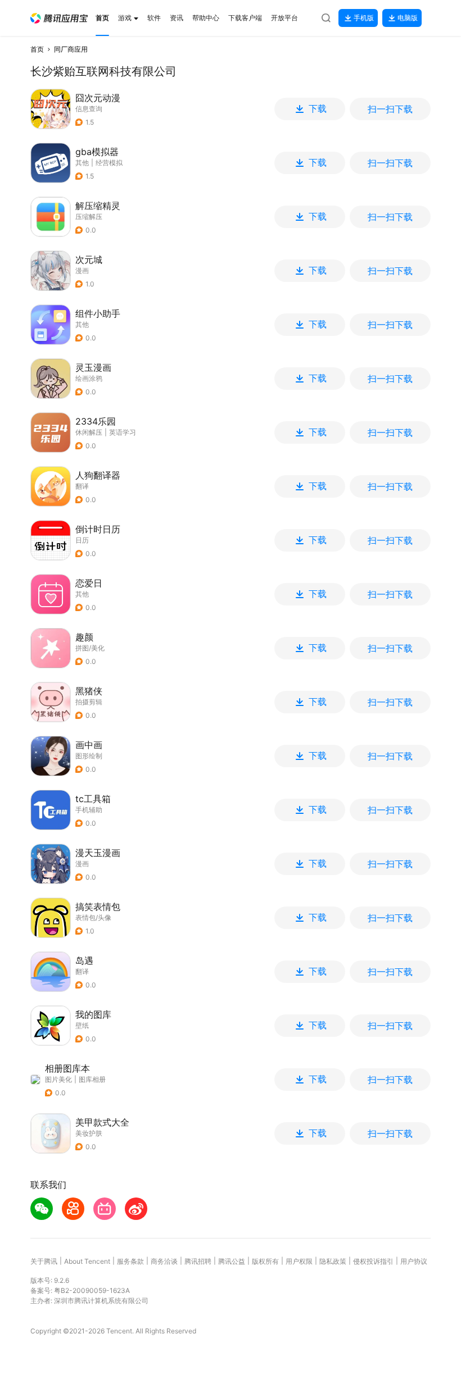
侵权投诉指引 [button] (373, 1261)
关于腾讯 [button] (43, 1261)
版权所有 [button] (265, 1261)
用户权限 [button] (299, 1261)
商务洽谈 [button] (164, 1261)
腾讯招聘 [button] (197, 1261)
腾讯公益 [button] (231, 1261)
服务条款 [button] (130, 1261)
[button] (59, 18)
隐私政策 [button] (332, 1261)
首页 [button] (37, 49)
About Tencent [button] (87, 1261)
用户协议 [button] (413, 1261)
